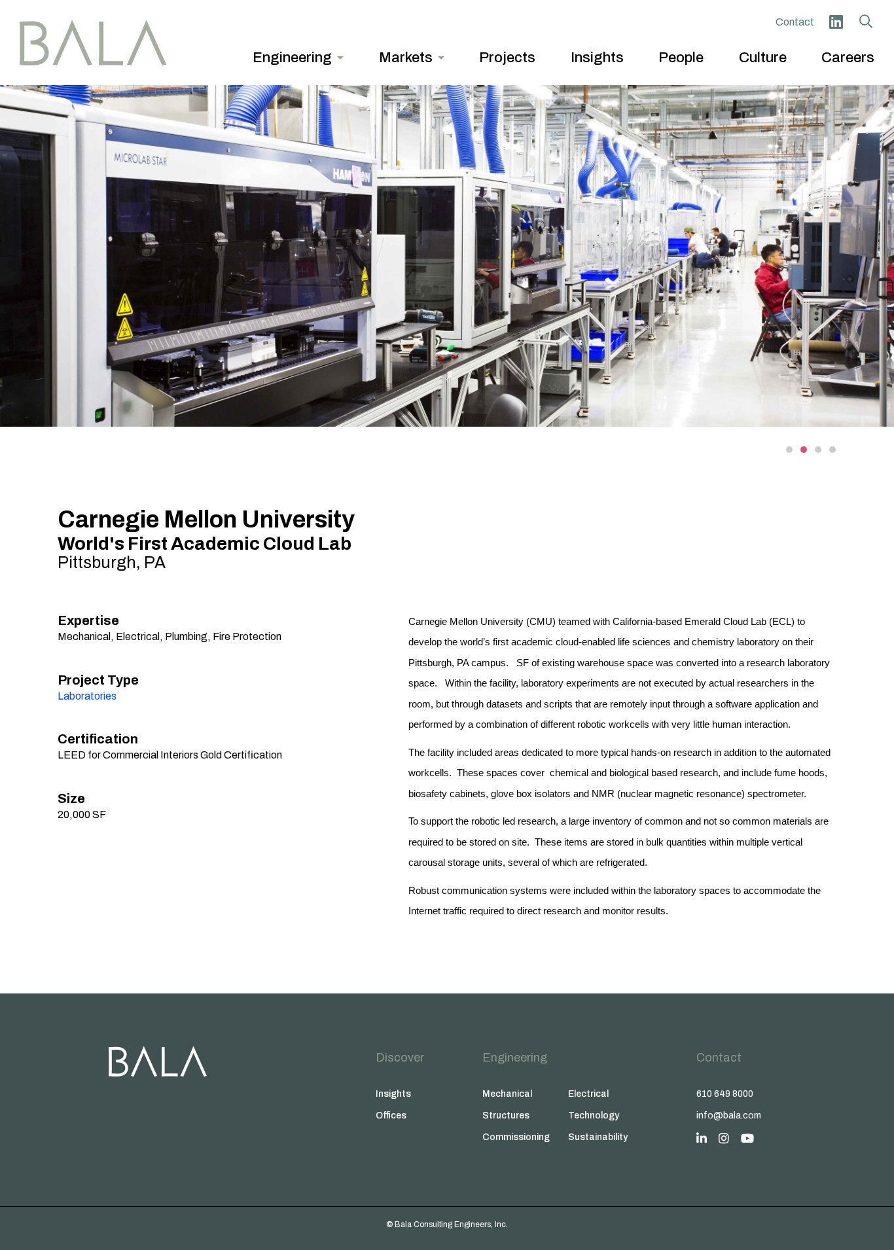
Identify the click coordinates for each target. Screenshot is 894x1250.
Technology (593, 1115)
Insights (393, 1094)
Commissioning (516, 1137)
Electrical (588, 1094)
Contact (795, 21)
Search (865, 21)
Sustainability (598, 1137)
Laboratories (87, 696)
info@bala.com (728, 1115)
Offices (391, 1115)
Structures (505, 1115)
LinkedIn (835, 21)
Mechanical (507, 1094)
